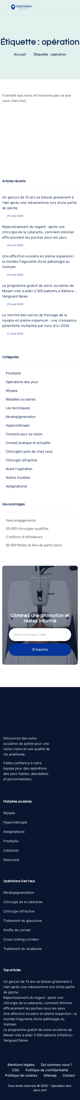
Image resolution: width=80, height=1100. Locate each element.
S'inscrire (40, 649)
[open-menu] (76, 7)
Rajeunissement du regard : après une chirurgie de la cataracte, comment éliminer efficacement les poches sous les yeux (38, 232)
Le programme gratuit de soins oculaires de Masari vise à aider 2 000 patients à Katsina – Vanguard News (39, 290)
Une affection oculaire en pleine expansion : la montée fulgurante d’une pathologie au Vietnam (38, 261)
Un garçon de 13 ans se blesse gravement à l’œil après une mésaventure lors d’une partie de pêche (39, 202)
